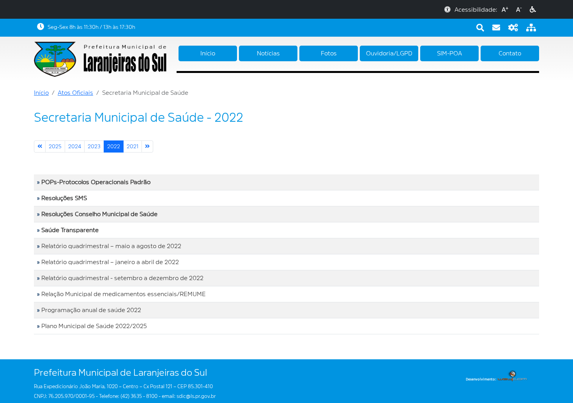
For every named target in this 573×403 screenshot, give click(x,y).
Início (207, 53)
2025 (55, 146)
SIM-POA (449, 53)
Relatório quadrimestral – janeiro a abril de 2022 (110, 262)
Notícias (268, 53)
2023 (94, 146)
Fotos (329, 53)
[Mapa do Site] (531, 28)
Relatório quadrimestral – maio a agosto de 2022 (111, 246)
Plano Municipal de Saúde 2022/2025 (94, 326)
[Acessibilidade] (533, 10)
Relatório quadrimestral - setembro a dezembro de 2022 (122, 278)
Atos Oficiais (75, 93)
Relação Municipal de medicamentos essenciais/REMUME (123, 294)
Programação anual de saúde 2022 (91, 310)
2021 (132, 146)
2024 (74, 146)
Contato (510, 53)
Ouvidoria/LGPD (389, 53)
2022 (113, 146)
